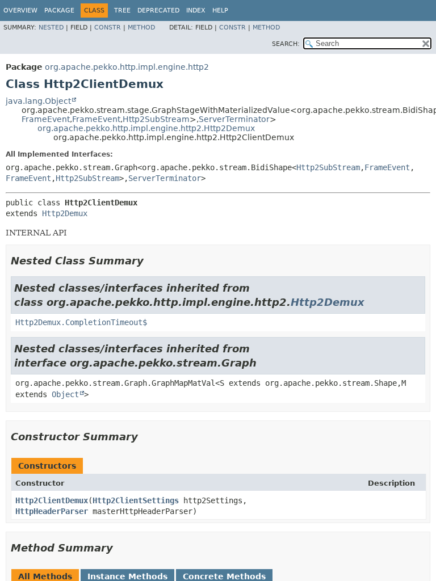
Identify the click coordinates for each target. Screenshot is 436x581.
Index (196, 10)
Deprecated (158, 10)
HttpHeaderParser (51, 511)
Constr (107, 27)
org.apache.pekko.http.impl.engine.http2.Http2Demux (146, 128)
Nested (51, 27)
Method (141, 27)
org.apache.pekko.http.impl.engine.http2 (127, 66)
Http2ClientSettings (136, 500)
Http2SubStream (156, 119)
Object (65, 394)
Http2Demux (64, 213)
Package (59, 10)
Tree (122, 10)
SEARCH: (286, 44)
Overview (20, 10)
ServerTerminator (234, 119)
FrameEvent (46, 119)
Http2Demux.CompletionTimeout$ (81, 322)
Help (220, 10)
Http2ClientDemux (51, 500)
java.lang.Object (38, 101)
